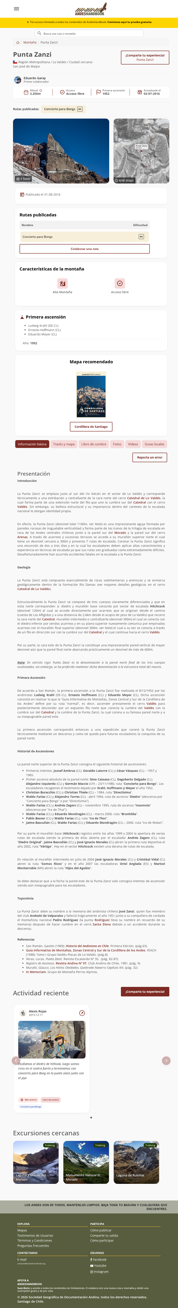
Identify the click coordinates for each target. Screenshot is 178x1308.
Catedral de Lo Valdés (143, 498)
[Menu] (41, 9)
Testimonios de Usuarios (35, 1235)
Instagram (101, 1271)
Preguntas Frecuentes (33, 1246)
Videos (133, 444)
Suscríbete (23, 1288)
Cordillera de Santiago (91, 427)
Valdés (22, 507)
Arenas (22, 537)
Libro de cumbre (93, 444)
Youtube (100, 1265)
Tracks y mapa (64, 444)
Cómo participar (102, 1240)
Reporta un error (149, 457)
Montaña (29, 42)
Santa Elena (102, 924)
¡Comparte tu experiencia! (145, 57)
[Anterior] (16, 1060)
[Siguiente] (166, 1060)
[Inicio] (17, 42)
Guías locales (154, 444)
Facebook (99, 1259)
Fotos (117, 444)
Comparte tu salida (104, 1235)
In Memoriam (36, 972)
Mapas (22, 1230)
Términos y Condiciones (34, 1240)
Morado (120, 533)
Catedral (139, 502)
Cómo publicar (101, 1230)
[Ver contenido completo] (82, 1013)
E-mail (21, 1259)
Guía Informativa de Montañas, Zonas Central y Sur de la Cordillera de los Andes (85, 950)
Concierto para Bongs (60, 109)
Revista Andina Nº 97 (71, 963)
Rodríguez (102, 920)
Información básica (32, 444)
